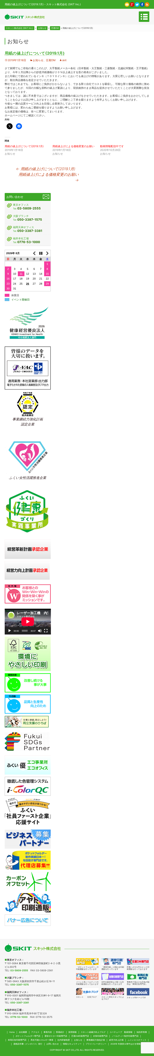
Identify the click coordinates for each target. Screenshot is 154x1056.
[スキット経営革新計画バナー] (28, 549)
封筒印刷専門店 (100, 1036)
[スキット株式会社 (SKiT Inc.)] (25, 16)
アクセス (35, 1032)
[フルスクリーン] (46, 631)
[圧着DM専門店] (138, 961)
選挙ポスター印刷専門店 (56, 1036)
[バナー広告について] (28, 919)
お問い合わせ (52, 1044)
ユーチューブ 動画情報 (121, 1032)
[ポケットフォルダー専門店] (87, 961)
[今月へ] (41, 253)
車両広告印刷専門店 (17, 1040)
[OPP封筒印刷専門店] (112, 976)
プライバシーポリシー (96, 1044)
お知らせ (38, 60)
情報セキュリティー (72, 1044)
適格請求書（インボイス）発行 (27, 1044)
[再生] (9, 631)
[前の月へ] (34, 253)
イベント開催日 (20, 299)
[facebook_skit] (138, 991)
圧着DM (50, 60)
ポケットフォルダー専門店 (28, 1036)
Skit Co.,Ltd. (72, 1050)
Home (12, 1032)
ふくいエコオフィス (137, 1040)
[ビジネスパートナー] (28, 838)
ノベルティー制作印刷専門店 (125, 1036)
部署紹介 (60, 1032)
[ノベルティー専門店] (87, 976)
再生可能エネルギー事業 (42, 1040)
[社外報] (28, 593)
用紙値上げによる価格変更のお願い (73, 146)
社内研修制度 (63, 1040)
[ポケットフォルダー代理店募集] (28, 860)
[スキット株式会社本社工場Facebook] (142, 4)
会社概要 (23, 1032)
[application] (28, 621)
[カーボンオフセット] (28, 881)
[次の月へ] (47, 253)
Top (143, 1035)
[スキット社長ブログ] (87, 991)
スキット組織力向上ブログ (93, 1032)
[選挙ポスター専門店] (112, 961)
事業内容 (48, 1032)
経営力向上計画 (116, 1040)
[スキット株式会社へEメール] (127, 4)
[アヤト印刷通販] (28, 902)
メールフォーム (46, 196)
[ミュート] (40, 631)
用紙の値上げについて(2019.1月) (24, 146)
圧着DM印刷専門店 (80, 1036)
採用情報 (72, 1032)
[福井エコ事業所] (28, 764)
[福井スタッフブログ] (112, 991)
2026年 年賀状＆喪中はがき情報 (125, 1044)
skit (64, 60)
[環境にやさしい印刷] (28, 653)
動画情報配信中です (112, 146)
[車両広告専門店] (138, 976)
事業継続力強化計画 (95, 1040)
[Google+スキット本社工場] (132, 4)
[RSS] (147, 4)
